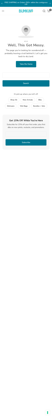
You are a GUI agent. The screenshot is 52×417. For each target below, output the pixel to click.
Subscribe (26, 142)
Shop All (13, 100)
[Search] (44, 11)
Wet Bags (24, 106)
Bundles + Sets (39, 106)
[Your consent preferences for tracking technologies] (47, 412)
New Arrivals (28, 100)
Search (26, 83)
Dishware (10, 106)
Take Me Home (26, 64)
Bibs (40, 100)
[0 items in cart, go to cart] (48, 11)
